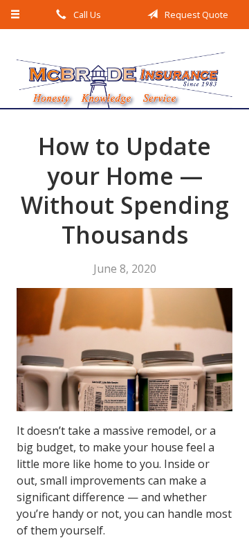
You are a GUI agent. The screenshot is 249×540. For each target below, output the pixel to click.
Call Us (86, 14)
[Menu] (15, 14)
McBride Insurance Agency (124, 68)
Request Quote (195, 14)
